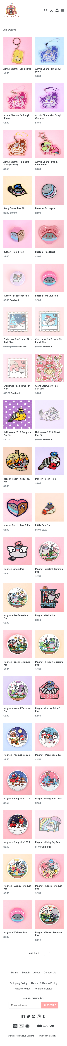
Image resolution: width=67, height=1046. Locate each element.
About (36, 972)
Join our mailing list (33, 998)
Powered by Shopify (47, 1035)
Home (14, 972)
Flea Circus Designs (25, 1035)
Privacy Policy (22, 988)
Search (26, 972)
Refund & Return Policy (44, 983)
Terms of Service (43, 988)
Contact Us (50, 972)
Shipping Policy (18, 983)
